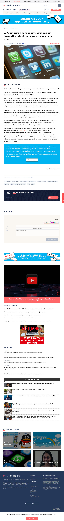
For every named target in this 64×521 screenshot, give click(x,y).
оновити (56, 219)
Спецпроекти (25, 9)
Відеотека (32, 492)
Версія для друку (56, 43)
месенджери (32, 181)
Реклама (32, 478)
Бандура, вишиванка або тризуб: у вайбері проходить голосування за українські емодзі (27, 321)
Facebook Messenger (20, 184)
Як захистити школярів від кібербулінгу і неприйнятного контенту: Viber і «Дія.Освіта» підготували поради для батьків (30, 368)
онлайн (39, 181)
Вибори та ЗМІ (33, 494)
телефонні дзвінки (52, 181)
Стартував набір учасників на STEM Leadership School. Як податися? (21, 318)
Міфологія (19, 13)
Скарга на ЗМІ (56, 9)
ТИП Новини (15, 181)
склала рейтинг (24, 130)
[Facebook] (23, 43)
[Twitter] (25, 43)
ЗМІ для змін (37, 1)
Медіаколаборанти (49, 13)
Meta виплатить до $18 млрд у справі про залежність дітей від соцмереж (23, 352)
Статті (15, 9)
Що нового (7, 9)
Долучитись (32, 160)
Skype (44, 181)
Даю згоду (32, 518)
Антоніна (32, 495)
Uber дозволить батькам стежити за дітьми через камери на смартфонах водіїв (25, 312)
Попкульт (39, 13)
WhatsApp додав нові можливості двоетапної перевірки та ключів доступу (23, 315)
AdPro (32, 184)
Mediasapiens (33, 487)
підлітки (7, 184)
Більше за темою (11, 429)
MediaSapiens (17, 1)
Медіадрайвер (56, 1)
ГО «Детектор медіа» (34, 496)
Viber (11, 184)
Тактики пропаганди (29, 13)
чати (28, 184)
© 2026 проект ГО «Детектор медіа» (51, 481)
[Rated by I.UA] (28, 504)
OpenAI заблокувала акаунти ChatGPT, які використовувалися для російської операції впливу (28, 309)
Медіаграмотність (9, 13)
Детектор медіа (7, 1)
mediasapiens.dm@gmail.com (52, 482)
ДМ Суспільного (27, 1)
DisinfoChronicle (46, 1)
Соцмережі (8, 28)
